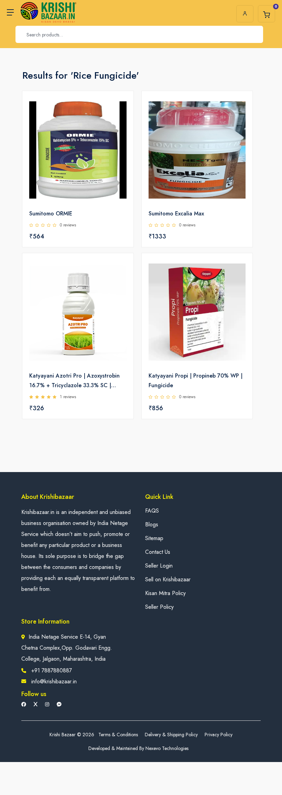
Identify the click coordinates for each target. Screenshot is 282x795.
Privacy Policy (218, 734)
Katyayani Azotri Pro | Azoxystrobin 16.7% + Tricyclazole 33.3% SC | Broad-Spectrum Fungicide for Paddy (75, 381)
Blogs (151, 524)
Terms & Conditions (118, 734)
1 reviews (68, 397)
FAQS (152, 511)
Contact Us (157, 552)
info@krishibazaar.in (54, 681)
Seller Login (159, 566)
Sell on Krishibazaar (168, 579)
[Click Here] (120, 107)
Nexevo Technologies (166, 748)
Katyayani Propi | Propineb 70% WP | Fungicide (195, 380)
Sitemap (154, 538)
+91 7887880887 (51, 670)
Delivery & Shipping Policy (171, 734)
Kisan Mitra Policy (165, 593)
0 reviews (68, 225)
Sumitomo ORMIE (50, 213)
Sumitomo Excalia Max (176, 213)
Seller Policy (159, 607)
